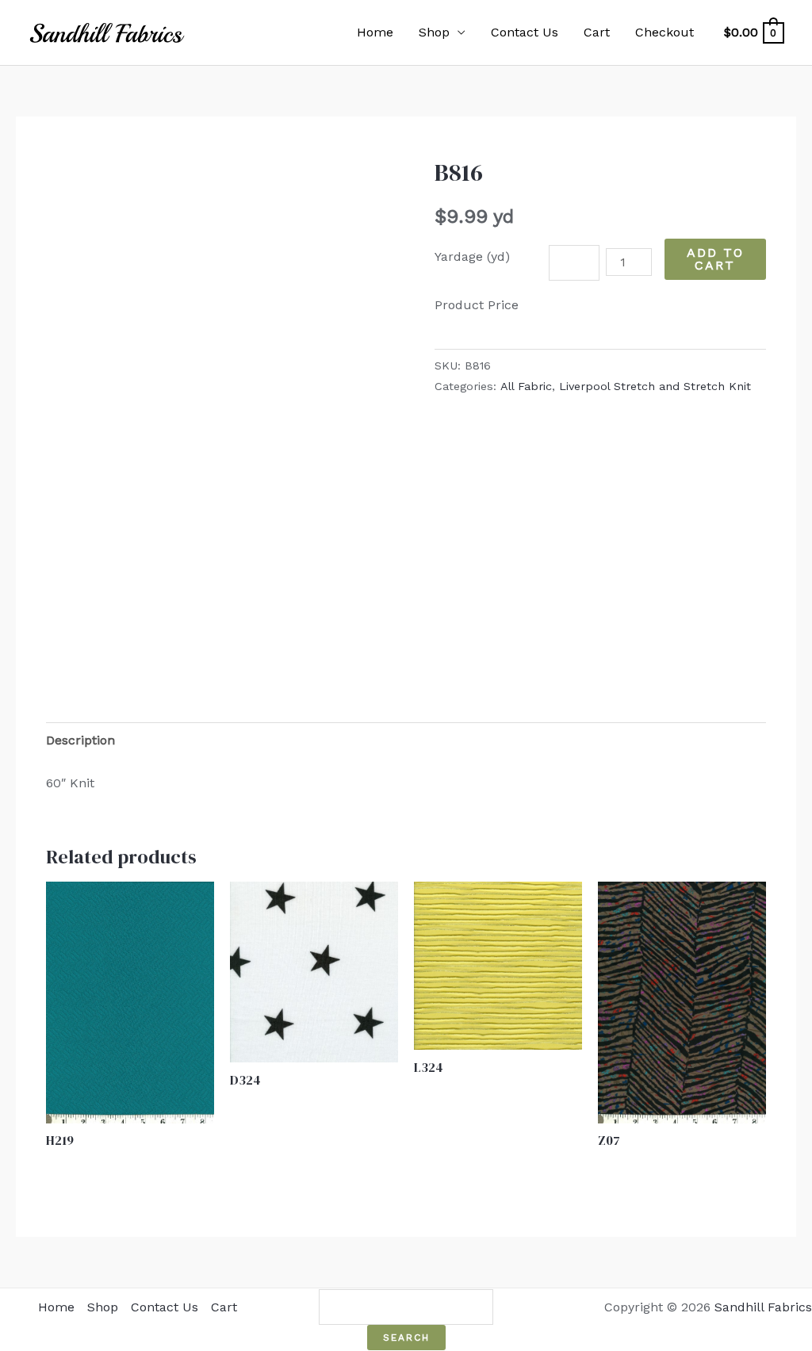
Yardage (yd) (472, 256)
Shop (434, 32)
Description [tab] (80, 740)
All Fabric (526, 386)
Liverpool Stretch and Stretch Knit (655, 386)
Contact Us (524, 32)
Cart (597, 32)
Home (375, 32)
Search (406, 1337)
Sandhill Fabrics (763, 1307)
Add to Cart (715, 259)
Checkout (664, 32)
